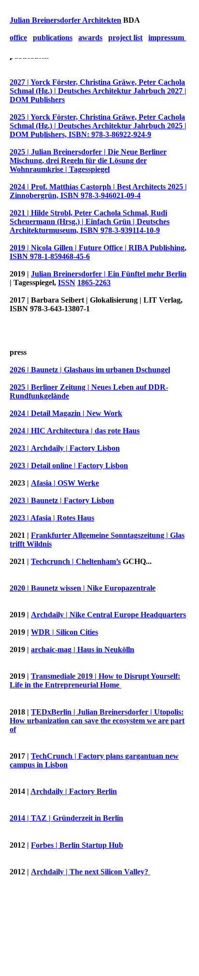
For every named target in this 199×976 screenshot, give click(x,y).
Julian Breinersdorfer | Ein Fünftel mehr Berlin (108, 274)
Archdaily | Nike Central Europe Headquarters (108, 614)
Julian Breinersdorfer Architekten (65, 20)
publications (52, 37)
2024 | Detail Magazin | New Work (66, 413)
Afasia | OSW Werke (65, 483)
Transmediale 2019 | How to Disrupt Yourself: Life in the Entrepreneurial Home (95, 680)
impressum (167, 37)
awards (90, 37)
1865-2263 (94, 282)
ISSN (66, 282)
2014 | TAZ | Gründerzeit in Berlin (66, 818)
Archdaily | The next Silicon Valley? (90, 872)
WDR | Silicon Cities (64, 632)
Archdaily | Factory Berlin (73, 791)
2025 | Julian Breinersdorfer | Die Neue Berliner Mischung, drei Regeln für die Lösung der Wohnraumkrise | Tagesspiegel (88, 160)
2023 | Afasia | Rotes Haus (52, 518)
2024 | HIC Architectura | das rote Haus (75, 431)
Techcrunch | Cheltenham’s (76, 561)
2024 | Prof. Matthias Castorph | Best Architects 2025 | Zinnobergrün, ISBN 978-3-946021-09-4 (98, 191)
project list (125, 37)
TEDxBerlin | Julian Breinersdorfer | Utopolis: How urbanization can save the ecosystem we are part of (97, 720)
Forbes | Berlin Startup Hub (77, 845)
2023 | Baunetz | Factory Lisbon (62, 500)
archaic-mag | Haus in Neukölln (82, 649)
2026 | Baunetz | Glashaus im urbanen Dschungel (90, 370)
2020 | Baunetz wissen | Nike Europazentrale (83, 588)
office (18, 37)
